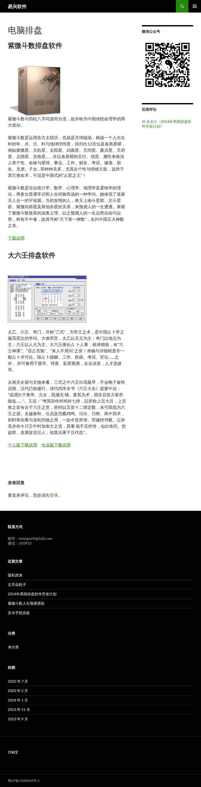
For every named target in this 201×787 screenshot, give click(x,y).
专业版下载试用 (56, 444)
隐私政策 (15, 575)
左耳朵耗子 (17, 584)
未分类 (13, 647)
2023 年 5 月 (18, 690)
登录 (54, 494)
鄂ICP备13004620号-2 (24, 781)
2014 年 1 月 (18, 700)
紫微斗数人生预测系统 (26, 603)
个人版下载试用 (22, 444)
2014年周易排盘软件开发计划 (32, 594)
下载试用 (16, 237)
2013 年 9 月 (18, 719)
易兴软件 (17, 6)
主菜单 (194, 6)
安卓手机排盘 (19, 612)
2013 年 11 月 (19, 709)
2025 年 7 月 (18, 681)
